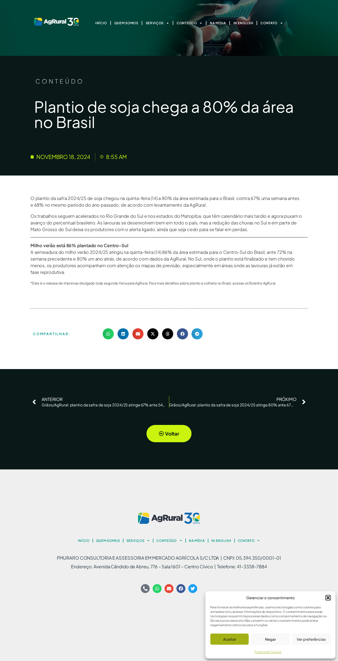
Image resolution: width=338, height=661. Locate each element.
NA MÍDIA (218, 23)
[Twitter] (192, 588)
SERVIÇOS (155, 23)
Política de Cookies (268, 652)
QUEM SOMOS (126, 23)
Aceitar (229, 639)
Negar (270, 639)
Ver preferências (311, 639)
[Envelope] (169, 588)
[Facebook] (180, 588)
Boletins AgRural (262, 283)
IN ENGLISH (243, 23)
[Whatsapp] (157, 588)
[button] (328, 597)
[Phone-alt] (145, 588)
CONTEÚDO (187, 23)
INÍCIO (101, 23)
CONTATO (269, 23)
